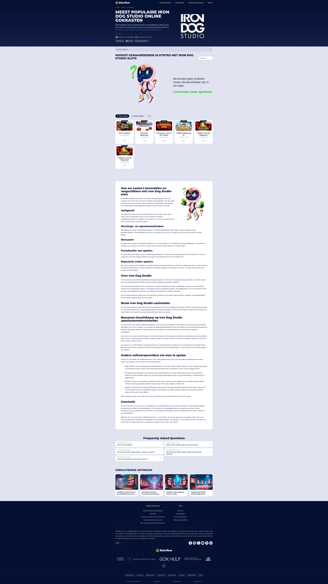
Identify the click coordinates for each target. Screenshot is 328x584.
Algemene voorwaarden (134, 581)
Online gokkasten (165, 3)
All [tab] (150, 116)
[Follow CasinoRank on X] (198, 543)
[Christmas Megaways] (144, 132)
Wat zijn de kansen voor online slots (153, 517)
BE (117, 543)
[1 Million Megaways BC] (184, 132)
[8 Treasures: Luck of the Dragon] (164, 132)
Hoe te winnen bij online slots (152, 520)
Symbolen (153, 514)
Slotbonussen (179, 3)
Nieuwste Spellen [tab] (138, 116)
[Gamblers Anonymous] (208, 559)
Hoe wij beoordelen (180, 517)
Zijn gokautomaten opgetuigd (153, 511)
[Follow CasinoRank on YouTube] (202, 543)
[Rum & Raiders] (124, 132)
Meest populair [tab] (123, 116)
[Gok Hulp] (170, 559)
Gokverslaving (177, 581)
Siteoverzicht (197, 581)
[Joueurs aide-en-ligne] (141, 559)
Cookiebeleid (157, 581)
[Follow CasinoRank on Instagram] (194, 543)
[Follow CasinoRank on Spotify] (207, 543)
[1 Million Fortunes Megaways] (203, 132)
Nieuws (210, 3)
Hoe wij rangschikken (180, 520)
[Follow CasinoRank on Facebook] (190, 543)
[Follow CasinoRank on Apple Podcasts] (211, 543)
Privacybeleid (180, 514)
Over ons (180, 511)
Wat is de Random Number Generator (153, 523)
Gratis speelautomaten (195, 3)
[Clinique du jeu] (193, 559)
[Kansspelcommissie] (120, 559)
